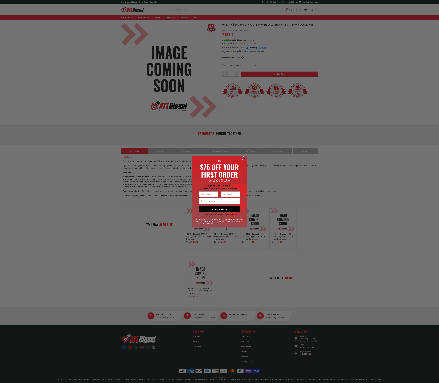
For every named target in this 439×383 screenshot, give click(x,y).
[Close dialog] (244, 158)
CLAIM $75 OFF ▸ (219, 209)
